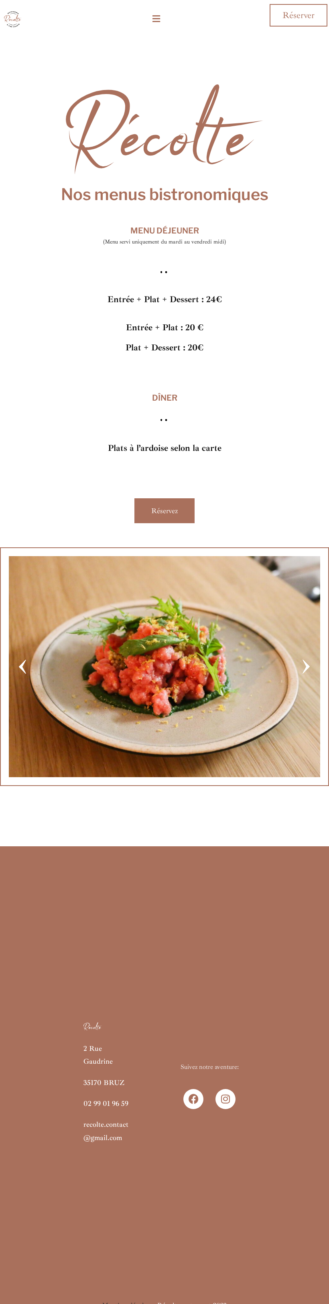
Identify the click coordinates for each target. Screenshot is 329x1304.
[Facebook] (193, 1099)
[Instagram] (225, 1099)
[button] (156, 19)
